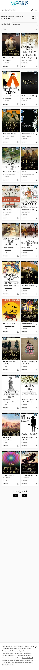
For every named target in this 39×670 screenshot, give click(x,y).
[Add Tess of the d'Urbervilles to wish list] (36, 294)
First (16, 495)
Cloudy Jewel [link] (25, 248)
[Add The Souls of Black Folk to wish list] (36, 104)
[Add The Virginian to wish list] (18, 446)
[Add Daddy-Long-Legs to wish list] (18, 256)
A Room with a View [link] (9, 58)
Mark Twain (26, 478)
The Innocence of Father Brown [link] (28, 134)
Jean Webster (8, 250)
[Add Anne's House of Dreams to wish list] (36, 332)
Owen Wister (8, 440)
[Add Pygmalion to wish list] (18, 408)
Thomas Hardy (26, 288)
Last (24, 495)
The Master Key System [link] (28, 399)
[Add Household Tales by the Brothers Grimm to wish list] (18, 104)
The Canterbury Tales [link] (28, 58)
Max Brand (7, 364)
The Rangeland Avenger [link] (10, 361)
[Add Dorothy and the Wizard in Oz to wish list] (18, 294)
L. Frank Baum (8, 288)
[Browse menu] (36, 10)
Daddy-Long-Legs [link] (8, 248)
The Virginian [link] (7, 437)
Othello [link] (23, 172)
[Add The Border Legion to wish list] (36, 446)
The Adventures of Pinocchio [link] (28, 210)
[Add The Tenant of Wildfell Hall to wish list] (36, 370)
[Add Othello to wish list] (36, 180)
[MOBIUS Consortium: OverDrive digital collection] (19, 4)
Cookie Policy (9, 665)
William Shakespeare (28, 174)
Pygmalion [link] (6, 399)
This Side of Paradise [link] (9, 134)
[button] (33, 18)
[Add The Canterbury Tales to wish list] (36, 66)
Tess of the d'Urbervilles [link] (28, 286)
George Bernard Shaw (10, 402)
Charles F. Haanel (27, 402)
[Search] (2, 9)
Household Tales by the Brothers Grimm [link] (10, 96)
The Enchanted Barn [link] (9, 172)
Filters (4, 29)
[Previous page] (14, 491)
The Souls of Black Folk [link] (28, 96)
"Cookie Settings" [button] (27, 658)
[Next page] (26, 491)
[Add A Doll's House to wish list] (18, 218)
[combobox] (15, 10)
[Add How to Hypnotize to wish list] (18, 484)
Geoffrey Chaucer (27, 60)
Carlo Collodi (26, 212)
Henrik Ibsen (8, 212)
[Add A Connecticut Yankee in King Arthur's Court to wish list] (36, 484)
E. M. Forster (8, 60)
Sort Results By (6, 24)
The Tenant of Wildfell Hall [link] (28, 361)
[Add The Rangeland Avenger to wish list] (18, 370)
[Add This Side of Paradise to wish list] (18, 142)
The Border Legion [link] (27, 437)
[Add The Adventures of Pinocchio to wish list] (36, 218)
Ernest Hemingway (9, 326)
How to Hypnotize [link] (8, 475)
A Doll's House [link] (7, 210)
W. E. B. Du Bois (27, 98)
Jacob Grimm (8, 98)
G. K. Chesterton (27, 136)
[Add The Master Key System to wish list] (36, 408)
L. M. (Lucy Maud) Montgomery (29, 326)
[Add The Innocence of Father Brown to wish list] (36, 142)
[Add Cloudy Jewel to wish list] (36, 256)
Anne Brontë (26, 364)
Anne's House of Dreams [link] (28, 324)
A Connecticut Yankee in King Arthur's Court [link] (28, 475)
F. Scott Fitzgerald (9, 136)
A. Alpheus (7, 478)
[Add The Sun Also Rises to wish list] (18, 332)
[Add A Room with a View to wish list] (18, 66)
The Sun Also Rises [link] (9, 324)
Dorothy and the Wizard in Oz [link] (10, 286)
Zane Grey (25, 440)
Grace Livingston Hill (10, 174)
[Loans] (32, 10)
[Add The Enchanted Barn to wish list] (18, 180)
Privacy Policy (16, 648)
